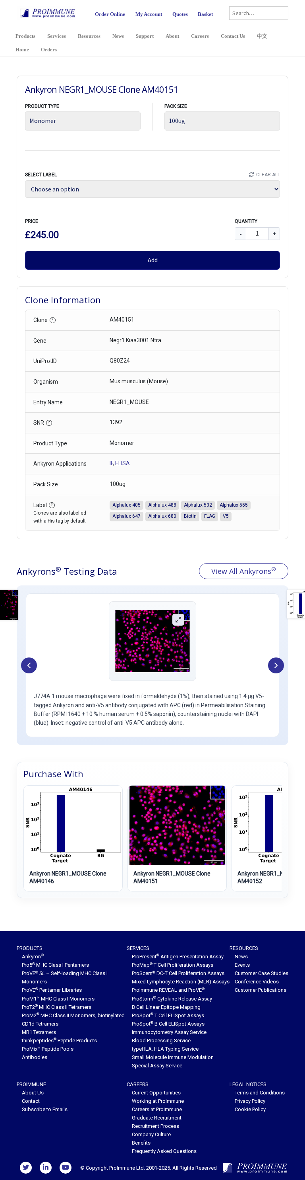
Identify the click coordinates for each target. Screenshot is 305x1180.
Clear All (268, 174)
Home (22, 50)
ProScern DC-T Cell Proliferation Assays (178, 973)
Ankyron (33, 957)
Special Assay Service (157, 1066)
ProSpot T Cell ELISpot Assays (168, 1015)
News (118, 36)
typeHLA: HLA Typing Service (165, 1049)
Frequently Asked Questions (164, 1151)
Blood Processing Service (161, 1040)
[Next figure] (276, 665)
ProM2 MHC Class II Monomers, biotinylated (73, 1015)
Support (145, 36)
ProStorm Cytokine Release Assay (172, 999)
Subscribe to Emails (45, 1109)
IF (111, 463)
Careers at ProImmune (157, 1109)
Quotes (180, 14)
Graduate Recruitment (156, 1118)
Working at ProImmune (158, 1101)
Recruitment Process (155, 1126)
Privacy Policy (250, 1101)
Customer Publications (260, 990)
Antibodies (34, 1057)
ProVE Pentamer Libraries (52, 990)
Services (56, 36)
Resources (89, 36)
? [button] (52, 320)
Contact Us (233, 36)
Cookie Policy (250, 1109)
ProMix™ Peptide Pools (47, 1049)
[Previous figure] (29, 665)
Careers (200, 36)
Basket (205, 14)
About (172, 36)
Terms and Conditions (260, 1093)
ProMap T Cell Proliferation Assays (172, 965)
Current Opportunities (156, 1093)
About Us (33, 1093)
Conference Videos (257, 982)
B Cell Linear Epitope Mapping (166, 1007)
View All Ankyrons (243, 571)
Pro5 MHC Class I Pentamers (55, 965)
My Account (148, 14)
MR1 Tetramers (39, 1032)
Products (25, 36)
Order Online (110, 14)
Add (153, 260)
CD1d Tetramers (40, 1024)
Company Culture (151, 1134)
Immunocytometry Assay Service (169, 1032)
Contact (31, 1101)
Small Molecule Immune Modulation (173, 1057)
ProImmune (31, 1084)
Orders (49, 50)
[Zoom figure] (178, 620)
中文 (262, 36)
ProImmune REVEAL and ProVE (168, 990)
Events (242, 965)
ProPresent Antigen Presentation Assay (178, 957)
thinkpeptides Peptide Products (59, 1040)
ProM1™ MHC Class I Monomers (58, 999)
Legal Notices (248, 1084)
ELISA (122, 463)
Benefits (141, 1143)
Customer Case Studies (261, 973)
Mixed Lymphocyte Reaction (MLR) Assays (181, 982)
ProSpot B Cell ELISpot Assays (168, 1024)
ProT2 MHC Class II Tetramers (56, 1007)
